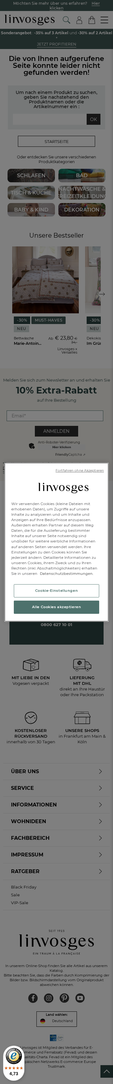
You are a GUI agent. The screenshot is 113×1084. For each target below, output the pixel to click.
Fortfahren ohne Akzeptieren (80, 470)
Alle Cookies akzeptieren (56, 607)
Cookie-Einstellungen (56, 590)
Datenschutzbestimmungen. (66, 573)
